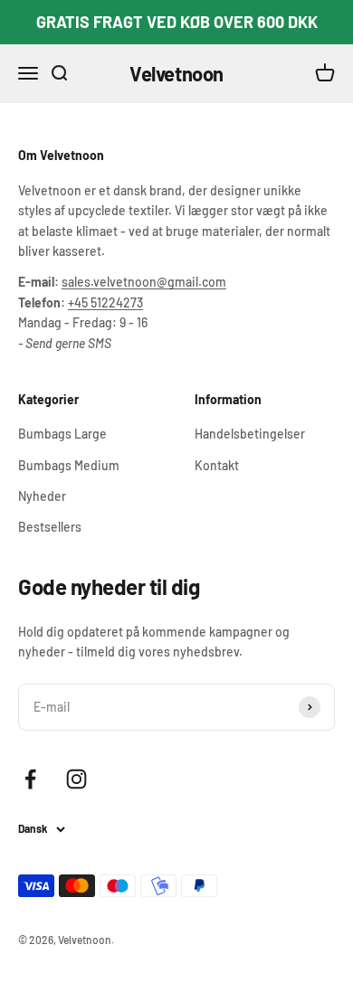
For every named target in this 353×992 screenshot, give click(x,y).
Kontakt (217, 465)
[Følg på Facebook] (30, 779)
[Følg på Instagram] (76, 779)
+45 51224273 (105, 302)
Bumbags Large (62, 433)
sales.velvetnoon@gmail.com (144, 281)
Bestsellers (49, 526)
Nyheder (42, 496)
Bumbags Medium (68, 465)
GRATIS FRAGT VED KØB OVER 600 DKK (177, 22)
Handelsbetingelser (250, 433)
